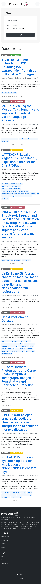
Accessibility (21, 578)
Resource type (15, 28)
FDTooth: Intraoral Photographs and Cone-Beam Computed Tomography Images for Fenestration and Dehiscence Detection (18, 376)
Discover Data (5, 536)
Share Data (5, 540)
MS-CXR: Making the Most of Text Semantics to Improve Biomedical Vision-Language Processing (20, 113)
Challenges (4, 563)
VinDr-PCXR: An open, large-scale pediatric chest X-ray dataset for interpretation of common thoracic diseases (19, 422)
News (3, 547)
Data (2, 556)
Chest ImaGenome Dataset (14, 318)
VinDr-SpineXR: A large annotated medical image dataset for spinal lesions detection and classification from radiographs (19, 283)
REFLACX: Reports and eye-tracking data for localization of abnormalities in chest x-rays (19, 464)
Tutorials (4, 567)
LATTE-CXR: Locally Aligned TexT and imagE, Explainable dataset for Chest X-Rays (19, 160)
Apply (20, 35)
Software (4, 560)
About (3, 543)
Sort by (9, 25)
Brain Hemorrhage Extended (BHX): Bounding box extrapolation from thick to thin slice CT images (18, 67)
